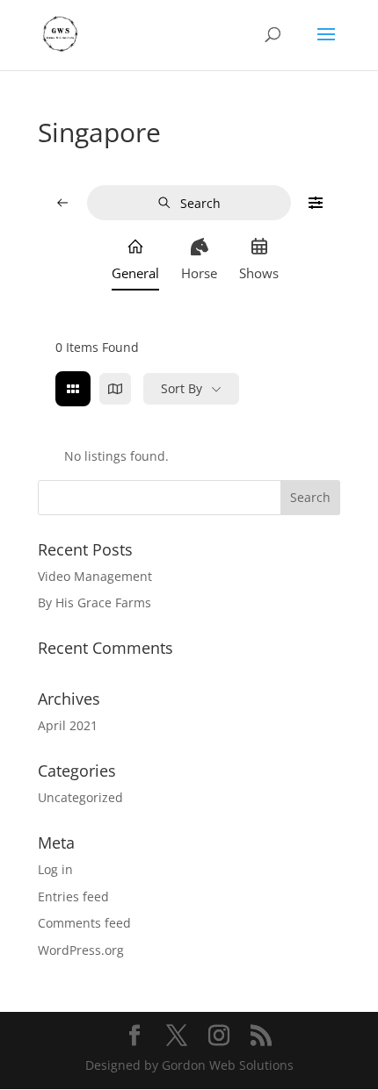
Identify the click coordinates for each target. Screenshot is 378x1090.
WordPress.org (81, 950)
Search (200, 203)
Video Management (95, 576)
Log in (55, 869)
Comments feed (84, 922)
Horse (199, 273)
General (135, 273)
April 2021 (68, 725)
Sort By (181, 388)
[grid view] (73, 388)
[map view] (115, 388)
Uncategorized (80, 797)
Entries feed (73, 896)
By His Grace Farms (94, 602)
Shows (259, 273)
